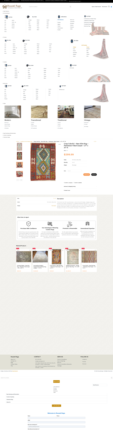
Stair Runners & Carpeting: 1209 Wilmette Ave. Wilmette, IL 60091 (55, 0)
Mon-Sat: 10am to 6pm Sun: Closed (74, 1)
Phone (58, 415)
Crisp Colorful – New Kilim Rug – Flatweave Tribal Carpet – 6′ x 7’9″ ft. (89, 267)
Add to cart (86, 174)
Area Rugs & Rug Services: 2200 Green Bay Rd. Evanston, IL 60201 (32, 0)
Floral (88, 47)
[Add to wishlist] (29, 250)
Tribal (74, 47)
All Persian (84, 45)
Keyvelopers (15, 371)
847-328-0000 (6, 0)
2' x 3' (54, 198)
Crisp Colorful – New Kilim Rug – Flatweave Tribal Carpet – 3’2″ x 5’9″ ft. (56, 267)
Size (65, 170)
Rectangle (54, 205)
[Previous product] (93, 141)
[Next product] (96, 141)
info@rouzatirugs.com (14, 0)
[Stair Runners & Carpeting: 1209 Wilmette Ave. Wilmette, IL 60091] (44, 0)
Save (18, 248)
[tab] (56, 381)
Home (17, 141)
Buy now (94, 174)
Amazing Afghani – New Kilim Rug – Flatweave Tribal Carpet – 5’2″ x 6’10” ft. (23, 267)
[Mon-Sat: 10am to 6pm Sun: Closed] (68, 1)
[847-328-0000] (3, 0)
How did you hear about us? (33, 428)
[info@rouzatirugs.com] (10, 0)
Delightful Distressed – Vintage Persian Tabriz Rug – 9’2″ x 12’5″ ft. (72, 267)
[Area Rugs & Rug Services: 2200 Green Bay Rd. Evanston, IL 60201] (20, 0)
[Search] (70, 6)
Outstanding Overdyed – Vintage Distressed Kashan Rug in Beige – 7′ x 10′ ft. (39, 267)
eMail (29, 420)
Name (29, 415)
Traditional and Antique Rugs (26, 141)
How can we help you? (32, 424)
